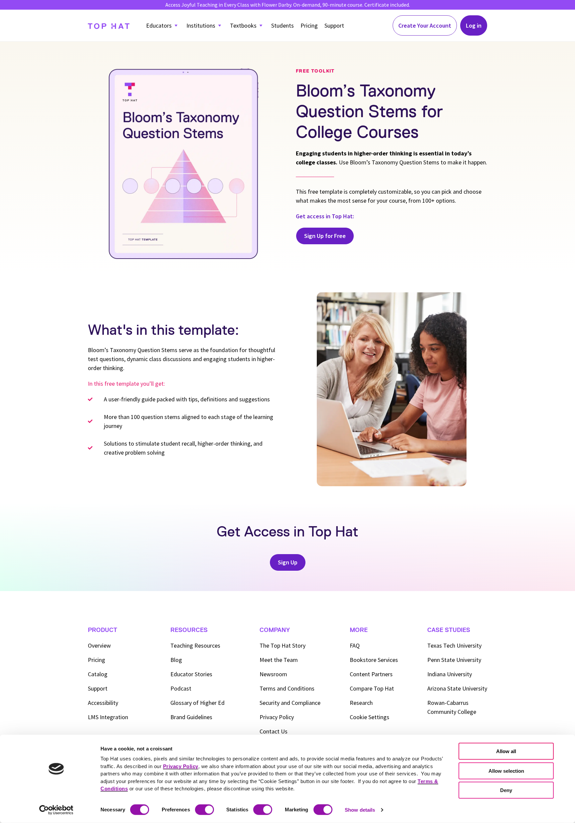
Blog (176, 660)
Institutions (200, 25)
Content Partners (371, 674)
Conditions (287, 688)
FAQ (355, 645)
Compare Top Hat (372, 688)
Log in (473, 25)
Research (361, 703)
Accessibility (103, 703)
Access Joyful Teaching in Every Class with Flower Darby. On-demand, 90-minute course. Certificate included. (287, 4)
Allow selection (506, 770)
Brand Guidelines (191, 717)
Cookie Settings (369, 717)
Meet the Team (279, 660)
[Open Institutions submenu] (219, 25)
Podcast (180, 688)
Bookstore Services (374, 660)
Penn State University (454, 660)
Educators (159, 25)
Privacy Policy (277, 717)
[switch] (204, 809)
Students (282, 25)
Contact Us (274, 731)
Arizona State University (457, 688)
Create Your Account (424, 25)
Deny (506, 790)
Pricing (309, 25)
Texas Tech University (454, 645)
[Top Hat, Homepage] (108, 25)
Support (334, 25)
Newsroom (273, 674)
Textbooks (243, 25)
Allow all (506, 751)
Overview (99, 645)
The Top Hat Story (282, 645)
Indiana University (449, 674)
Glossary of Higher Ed (197, 703)
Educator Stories (191, 674)
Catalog (97, 674)
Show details (360, 810)
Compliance (290, 703)
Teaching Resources (195, 645)
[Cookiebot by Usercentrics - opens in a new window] (56, 810)
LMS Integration (108, 717)
